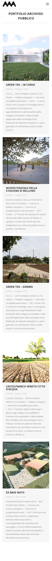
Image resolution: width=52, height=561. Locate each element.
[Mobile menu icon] (47, 4)
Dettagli (30, 57)
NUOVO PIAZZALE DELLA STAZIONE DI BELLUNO (21, 189)
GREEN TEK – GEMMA (19, 287)
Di (9, 89)
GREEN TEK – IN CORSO (20, 84)
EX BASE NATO (15, 492)
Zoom (22, 57)
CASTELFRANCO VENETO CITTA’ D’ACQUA (25, 388)
